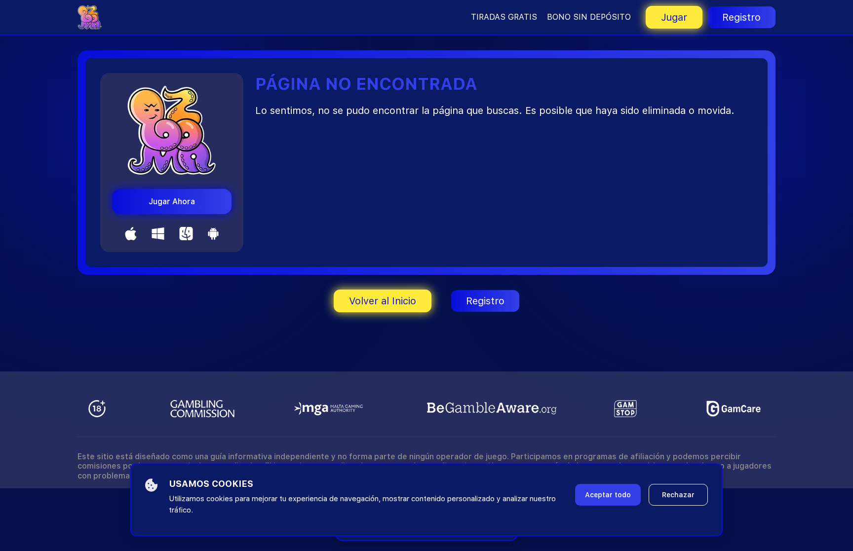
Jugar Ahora (172, 201)
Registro (741, 17)
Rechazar (678, 495)
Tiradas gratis (504, 17)
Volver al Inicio (382, 301)
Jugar (674, 17)
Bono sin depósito (589, 17)
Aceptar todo (608, 495)
